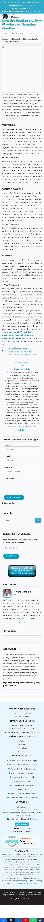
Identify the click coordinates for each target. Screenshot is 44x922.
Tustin (22, 741)
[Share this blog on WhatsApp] (33, 920)
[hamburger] (39, 20)
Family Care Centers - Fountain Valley (22, 729)
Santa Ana (22, 751)
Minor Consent (23, 789)
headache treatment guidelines (20, 351)
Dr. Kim (9, 373)
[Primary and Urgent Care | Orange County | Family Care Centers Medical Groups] (10, 16)
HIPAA (24, 899)
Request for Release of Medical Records (23, 798)
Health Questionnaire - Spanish (23, 777)
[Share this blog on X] (11, 920)
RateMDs (32, 426)
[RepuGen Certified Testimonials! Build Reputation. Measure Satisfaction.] (22, 841)
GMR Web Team (36, 895)
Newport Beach (22, 748)
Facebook (35, 423)
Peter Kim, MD (22, 369)
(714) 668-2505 (28, 831)
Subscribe (11, 556)
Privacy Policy (16, 899)
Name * (8, 445)
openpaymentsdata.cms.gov (27, 883)
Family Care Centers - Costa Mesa (22, 732)
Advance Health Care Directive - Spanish (23, 765)
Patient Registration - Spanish (23, 785)
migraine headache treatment (19, 348)
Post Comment (13, 497)
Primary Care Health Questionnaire (23, 769)
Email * (8, 456)
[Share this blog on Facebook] (3, 920)
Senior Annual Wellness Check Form (23, 793)
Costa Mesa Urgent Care (22, 717)
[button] (20, 622)
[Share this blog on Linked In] (18, 920)
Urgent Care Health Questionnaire (23, 773)
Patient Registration (23, 781)
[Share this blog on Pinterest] (25, 920)
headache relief (30, 354)
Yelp (16, 426)
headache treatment (16, 354)
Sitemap (31, 899)
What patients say (11, 21)
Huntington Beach (22, 744)
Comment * (10, 478)
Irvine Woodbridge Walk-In (22, 713)
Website (8, 467)
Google (11, 426)
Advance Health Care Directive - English (23, 761)
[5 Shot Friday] (22, 571)
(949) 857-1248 (25, 828)
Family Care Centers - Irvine (22, 725)
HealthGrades (23, 426)
